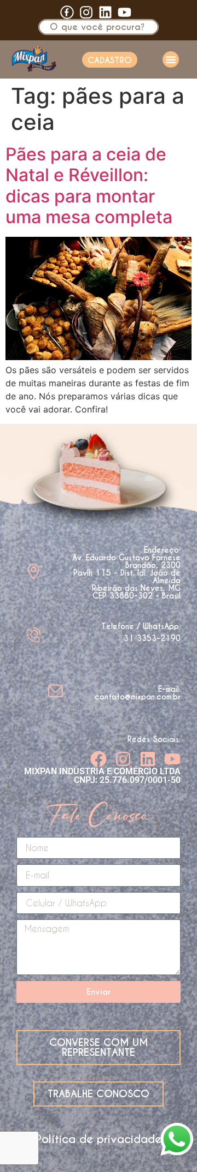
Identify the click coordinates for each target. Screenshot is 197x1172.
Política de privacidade (98, 1139)
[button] (171, 59)
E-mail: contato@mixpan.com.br (138, 693)
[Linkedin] (105, 12)
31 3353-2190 (152, 638)
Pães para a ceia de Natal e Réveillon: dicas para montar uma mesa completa (88, 185)
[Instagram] (123, 759)
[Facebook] (98, 759)
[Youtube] (124, 12)
